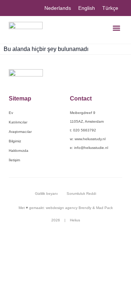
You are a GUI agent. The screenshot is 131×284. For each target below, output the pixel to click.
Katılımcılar (18, 122)
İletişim (14, 160)
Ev (11, 113)
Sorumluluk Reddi (81, 194)
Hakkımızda (18, 151)
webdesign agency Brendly (69, 208)
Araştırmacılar (20, 132)
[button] (116, 28)
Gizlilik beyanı (46, 194)
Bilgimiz (15, 141)
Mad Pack (104, 208)
